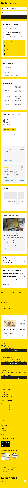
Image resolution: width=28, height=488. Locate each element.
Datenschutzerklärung (14, 467)
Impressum (4, 467)
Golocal (11, 149)
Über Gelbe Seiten (6, 401)
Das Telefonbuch (5, 419)
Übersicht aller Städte (6, 396)
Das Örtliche (4, 421)
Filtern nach (21, 143)
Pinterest (3, 432)
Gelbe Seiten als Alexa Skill (7, 409)
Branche (3, 302)
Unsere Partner (5, 414)
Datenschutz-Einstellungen (7, 469)
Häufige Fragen (5, 394)
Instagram (3, 428)
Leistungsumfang (5, 308)
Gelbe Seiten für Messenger (8, 407)
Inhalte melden (5, 472)
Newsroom (4, 403)
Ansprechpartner (5, 392)
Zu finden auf (5, 425)
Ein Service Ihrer (7, 482)
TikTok (2, 434)
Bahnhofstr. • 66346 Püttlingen (9, 332)
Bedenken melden (9, 160)
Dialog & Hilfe (5, 389)
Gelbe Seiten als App (6, 405)
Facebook (3, 430)
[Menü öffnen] (26, 3)
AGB (17, 469)
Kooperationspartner (6, 417)
